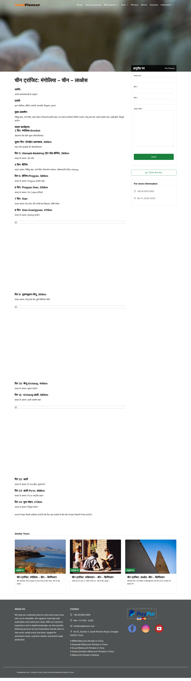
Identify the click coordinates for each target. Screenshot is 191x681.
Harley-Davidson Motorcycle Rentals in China (93, 651)
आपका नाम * (138, 76)
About (144, 5)
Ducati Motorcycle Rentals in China (88, 648)
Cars (123, 5)
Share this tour (155, 172)
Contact (154, 5)
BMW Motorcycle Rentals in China (87, 641)
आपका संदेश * (138, 109)
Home (80, 5)
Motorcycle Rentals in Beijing (85, 655)
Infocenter (166, 5)
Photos (134, 5)
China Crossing (93, 5)
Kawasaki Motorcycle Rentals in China (89, 644)
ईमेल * (136, 87)
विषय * (136, 98)
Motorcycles (110, 5)
